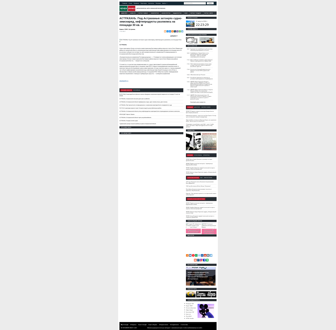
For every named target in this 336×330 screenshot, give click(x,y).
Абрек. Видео (189, 310)
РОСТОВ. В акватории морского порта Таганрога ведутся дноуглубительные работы (140, 108)
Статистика (184, 324)
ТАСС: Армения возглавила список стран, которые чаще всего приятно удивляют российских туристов (201, 65)
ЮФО (126, 29)
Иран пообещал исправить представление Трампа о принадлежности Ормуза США (201, 60)
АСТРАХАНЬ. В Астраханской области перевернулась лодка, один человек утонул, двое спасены (143, 102)
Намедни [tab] (190, 107)
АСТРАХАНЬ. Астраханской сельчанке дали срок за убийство (134, 98)
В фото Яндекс (153, 324)
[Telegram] (182, 31)
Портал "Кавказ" (143, 13)
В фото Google (142, 324)
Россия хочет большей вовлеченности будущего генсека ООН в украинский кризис (200, 71)
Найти (210, 3)
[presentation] (214, 139)
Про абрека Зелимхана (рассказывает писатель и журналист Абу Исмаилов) (199, 189)
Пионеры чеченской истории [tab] (196, 199)
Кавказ (121, 29)
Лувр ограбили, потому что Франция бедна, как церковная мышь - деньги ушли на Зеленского (201, 120)
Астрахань (132, 29)
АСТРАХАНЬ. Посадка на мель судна (128, 120)
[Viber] (177, 31)
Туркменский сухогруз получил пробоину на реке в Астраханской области (137, 123)
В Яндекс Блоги (163, 324)
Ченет (186, 13)
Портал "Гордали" (195, 13)
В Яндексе (133, 324)
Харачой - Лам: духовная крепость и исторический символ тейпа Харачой (201, 194)
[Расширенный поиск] (215, 3)
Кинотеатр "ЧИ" (190, 312)
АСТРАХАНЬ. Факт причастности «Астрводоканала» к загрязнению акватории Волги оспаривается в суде (145, 105)
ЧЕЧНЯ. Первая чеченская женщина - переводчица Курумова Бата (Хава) (199, 164)
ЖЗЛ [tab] (201, 177)
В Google (125, 324)
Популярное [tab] (136, 90)
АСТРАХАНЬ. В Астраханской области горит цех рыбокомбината (135, 117)
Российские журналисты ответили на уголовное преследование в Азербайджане (201, 78)
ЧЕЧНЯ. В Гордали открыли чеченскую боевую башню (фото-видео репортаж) (200, 112)
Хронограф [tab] (206, 155)
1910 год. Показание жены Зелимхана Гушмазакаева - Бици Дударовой (200, 182)
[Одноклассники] (172, 31)
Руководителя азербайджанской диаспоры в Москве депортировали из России (201, 49)
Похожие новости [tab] (126, 90)
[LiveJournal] (175, 31)
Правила (136, 3)
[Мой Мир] (168, 31)
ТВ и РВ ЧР (188, 316)
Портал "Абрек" (208, 13)
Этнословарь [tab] (198, 155)
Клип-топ (188, 314)
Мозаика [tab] (190, 155)
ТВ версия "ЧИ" (190, 303)
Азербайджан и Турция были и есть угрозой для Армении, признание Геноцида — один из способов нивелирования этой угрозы (199, 55)
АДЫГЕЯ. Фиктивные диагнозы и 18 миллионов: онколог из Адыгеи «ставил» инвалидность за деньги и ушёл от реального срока (200, 97)
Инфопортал (155, 13)
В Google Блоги (174, 324)
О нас (130, 3)
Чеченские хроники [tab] (193, 177)
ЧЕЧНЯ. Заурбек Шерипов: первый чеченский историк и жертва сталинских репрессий (200, 168)
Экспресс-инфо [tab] (205, 107)
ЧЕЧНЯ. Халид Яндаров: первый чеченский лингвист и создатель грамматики (200, 216)
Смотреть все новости (197, 102)
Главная (124, 3)
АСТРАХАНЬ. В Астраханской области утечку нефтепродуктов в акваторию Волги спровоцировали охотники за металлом (149, 111)
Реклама (158, 3)
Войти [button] (164, 3)
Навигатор (124, 13)
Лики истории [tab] (208, 177)
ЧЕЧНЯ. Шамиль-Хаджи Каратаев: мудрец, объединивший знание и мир (201, 172)
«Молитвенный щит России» (197, 74)
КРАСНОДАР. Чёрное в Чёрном (126, 114)
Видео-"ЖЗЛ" (189, 306)
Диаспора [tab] (197, 107)
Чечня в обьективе (191, 308)
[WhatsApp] (180, 31)
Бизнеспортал (166, 13)
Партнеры (144, 3)
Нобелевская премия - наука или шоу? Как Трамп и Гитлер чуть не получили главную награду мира (201, 116)
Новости (133, 13)
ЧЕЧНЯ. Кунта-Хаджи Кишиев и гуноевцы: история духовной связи (199, 160)
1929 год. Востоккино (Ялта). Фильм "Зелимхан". (198, 186)
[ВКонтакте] (170, 31)
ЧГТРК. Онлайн (190, 318)
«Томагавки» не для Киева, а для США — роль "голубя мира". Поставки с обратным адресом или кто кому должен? (200, 125)
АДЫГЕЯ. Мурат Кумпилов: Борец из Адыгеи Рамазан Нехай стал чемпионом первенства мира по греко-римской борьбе (201, 91)
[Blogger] (165, 31)
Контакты (151, 3)
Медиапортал (177, 13)
